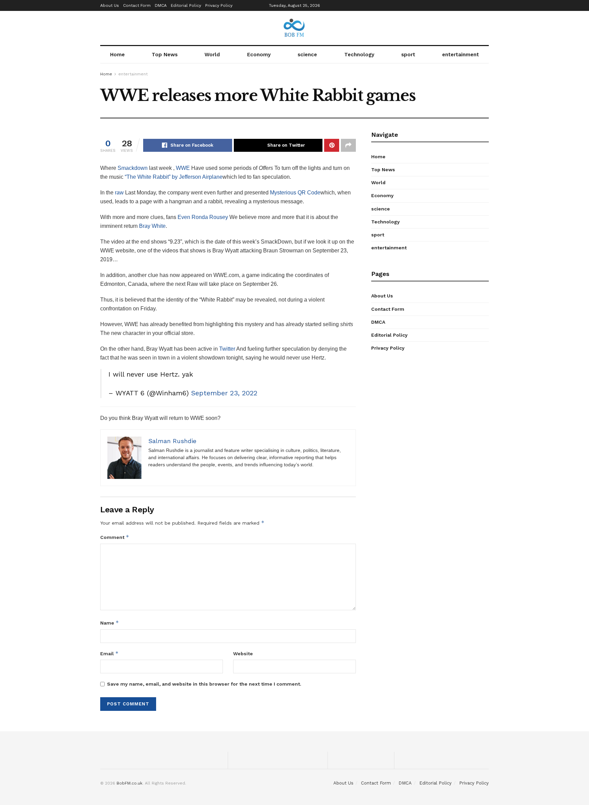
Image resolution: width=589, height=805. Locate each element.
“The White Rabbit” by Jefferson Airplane (174, 177)
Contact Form (137, 5)
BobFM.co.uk (129, 783)
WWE (183, 168)
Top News (165, 55)
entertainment (460, 55)
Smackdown (133, 168)
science (307, 55)
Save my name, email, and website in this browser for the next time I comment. (204, 684)
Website (243, 653)
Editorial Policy (186, 5)
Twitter (227, 349)
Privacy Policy (218, 5)
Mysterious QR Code (295, 192)
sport (408, 55)
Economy (259, 55)
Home (117, 55)
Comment (114, 537)
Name (109, 622)
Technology (359, 55)
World (212, 55)
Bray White (152, 226)
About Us (109, 5)
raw (119, 192)
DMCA (161, 5)
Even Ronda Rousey (203, 217)
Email (109, 653)
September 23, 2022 (224, 393)
